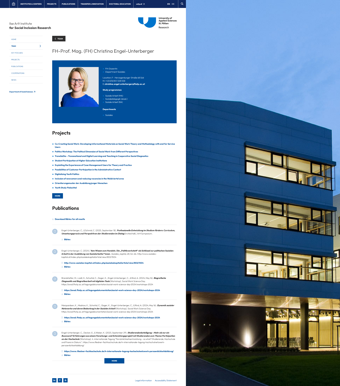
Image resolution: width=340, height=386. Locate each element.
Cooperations (17, 73)
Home (13, 39)
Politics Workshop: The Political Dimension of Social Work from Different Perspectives (96, 151)
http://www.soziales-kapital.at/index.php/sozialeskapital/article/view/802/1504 (104, 263)
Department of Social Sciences (21, 92)
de (173, 4)
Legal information (143, 380)
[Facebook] (60, 380)
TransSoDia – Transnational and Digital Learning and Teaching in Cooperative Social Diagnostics (101, 156)
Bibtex (67, 239)
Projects (51, 4)
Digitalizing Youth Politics (67, 174)
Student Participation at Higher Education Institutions (81, 160)
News (13, 80)
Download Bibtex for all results (70, 219)
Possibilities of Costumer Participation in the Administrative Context (88, 169)
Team (13, 46)
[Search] (182, 4)
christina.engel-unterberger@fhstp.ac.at (125, 84)
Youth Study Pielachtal (66, 187)
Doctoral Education (120, 4)
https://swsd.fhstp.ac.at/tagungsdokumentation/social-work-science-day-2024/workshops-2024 (112, 290)
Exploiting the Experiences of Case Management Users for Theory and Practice (93, 165)
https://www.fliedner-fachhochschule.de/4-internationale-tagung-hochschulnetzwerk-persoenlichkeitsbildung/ (119, 351)
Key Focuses (17, 53)
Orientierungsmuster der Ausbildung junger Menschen (81, 183)
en (168, 4)
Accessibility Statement (166, 380)
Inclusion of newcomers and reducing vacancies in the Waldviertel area (89, 178)
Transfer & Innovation (92, 4)
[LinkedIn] (54, 380)
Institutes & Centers (31, 4)
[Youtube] (65, 380)
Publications (68, 4)
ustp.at (139, 4)
